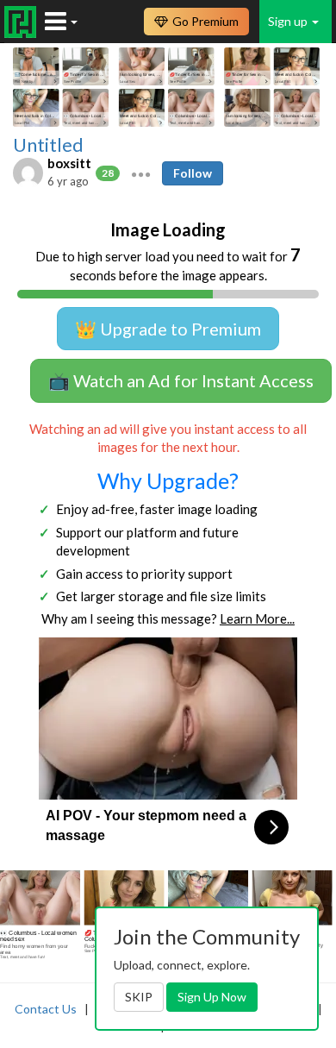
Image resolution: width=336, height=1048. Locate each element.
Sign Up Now (211, 996)
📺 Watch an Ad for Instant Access (181, 380)
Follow (192, 173)
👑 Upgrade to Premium (168, 328)
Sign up (289, 21)
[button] (141, 172)
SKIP (138, 996)
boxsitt (69, 163)
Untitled (48, 144)
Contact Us (46, 1008)
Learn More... (257, 618)
